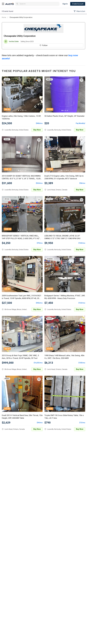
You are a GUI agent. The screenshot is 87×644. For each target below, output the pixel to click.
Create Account (77, 4)
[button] (39, 80)
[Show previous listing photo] (5, 94)
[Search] (17, 3)
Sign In (65, 4)
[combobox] (39, 3)
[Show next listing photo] (39, 94)
